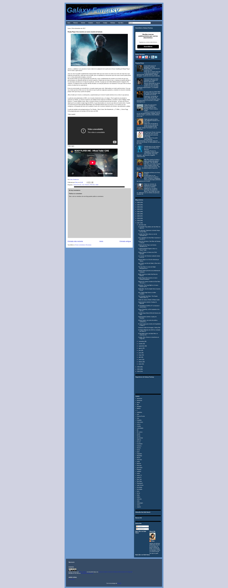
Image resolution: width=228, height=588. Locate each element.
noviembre (141, 341)
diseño (138, 434)
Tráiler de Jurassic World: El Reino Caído (149, 299)
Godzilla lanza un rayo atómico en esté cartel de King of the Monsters (152, 148)
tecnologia (139, 487)
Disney (138, 436)
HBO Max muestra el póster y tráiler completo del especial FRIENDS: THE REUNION (152, 161)
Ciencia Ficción (77, 184)
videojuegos (140, 503)
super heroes (140, 485)
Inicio (69, 22)
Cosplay (105, 22)
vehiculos (139, 499)
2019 (138, 218)
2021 (138, 213)
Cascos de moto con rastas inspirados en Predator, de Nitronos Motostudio (151, 80)
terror (138, 491)
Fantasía (87, 184)
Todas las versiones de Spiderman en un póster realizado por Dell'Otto (150, 185)
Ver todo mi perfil (153, 553)
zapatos (139, 507)
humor (138, 449)
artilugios (139, 406)
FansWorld (139, 443)
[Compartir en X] (91, 182)
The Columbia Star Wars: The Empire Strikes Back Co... (148, 297)
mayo (140, 355)
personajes (139, 467)
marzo (140, 359)
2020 (138, 216)
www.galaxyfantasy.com (87, 573)
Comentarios (141, 529)
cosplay (139, 426)
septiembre (141, 346)
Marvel (138, 457)
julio (140, 350)
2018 (138, 220)
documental (140, 438)
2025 (138, 204)
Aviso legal (71, 579)
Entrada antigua (125, 241)
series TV (139, 475)
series (138, 473)
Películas (112, 22)
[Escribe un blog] (89, 182)
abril (140, 357)
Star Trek (139, 479)
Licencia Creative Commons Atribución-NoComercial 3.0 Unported (115, 572)
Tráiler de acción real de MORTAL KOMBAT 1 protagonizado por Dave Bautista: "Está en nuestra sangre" (151, 107)
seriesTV (139, 477)
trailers (138, 497)
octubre (140, 343)
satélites (139, 471)
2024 (138, 207)
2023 (138, 209)
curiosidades (140, 428)
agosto (140, 348)
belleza (138, 408)
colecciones (140, 422)
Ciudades (90, 22)
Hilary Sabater (83, 572)
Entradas (140, 526)
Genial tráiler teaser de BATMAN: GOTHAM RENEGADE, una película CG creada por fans (152, 68)
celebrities (139, 412)
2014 (138, 371)
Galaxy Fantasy (93, 10)
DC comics (139, 432)
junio (140, 352)
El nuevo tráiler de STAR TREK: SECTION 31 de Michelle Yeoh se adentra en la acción (152, 93)
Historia (83, 22)
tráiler (97, 184)
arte (138, 404)
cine (83, 184)
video (138, 501)
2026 (138, 202)
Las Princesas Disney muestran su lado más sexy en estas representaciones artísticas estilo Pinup (152, 134)
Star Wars (120, 22)
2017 (138, 223)
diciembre (141, 224)
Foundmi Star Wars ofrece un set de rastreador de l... (147, 234)
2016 (138, 367)
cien (138, 414)
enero (140, 364)
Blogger (119, 583)
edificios (139, 440)
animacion (139, 398)
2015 (138, 369)
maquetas (139, 453)
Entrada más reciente (75, 241)
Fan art (98, 22)
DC (137, 430)
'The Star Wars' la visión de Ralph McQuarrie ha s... (147, 267)
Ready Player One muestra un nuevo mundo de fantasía (147, 278)
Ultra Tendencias (74, 179)
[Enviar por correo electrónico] (87, 182)
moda (138, 461)
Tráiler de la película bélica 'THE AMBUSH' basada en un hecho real (151, 121)
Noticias (139, 463)
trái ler (138, 493)
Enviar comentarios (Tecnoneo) (83, 245)
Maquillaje (139, 455)
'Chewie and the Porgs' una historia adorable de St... (147, 245)
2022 (138, 211)
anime (138, 402)
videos (138, 505)
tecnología (139, 489)
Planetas (75, 22)
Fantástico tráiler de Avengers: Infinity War (149, 327)
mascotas (139, 459)
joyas (138, 451)
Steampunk (140, 483)
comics (139, 424)
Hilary (152, 541)
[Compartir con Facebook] (92, 182)
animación (139, 400)
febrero (140, 361)
